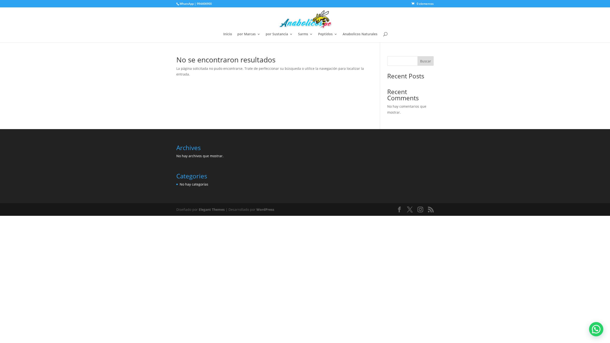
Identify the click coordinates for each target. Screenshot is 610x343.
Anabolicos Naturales (360, 34)
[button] (596, 329)
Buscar (425, 61)
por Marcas (246, 34)
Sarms (303, 34)
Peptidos (325, 34)
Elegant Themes (212, 209)
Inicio (227, 34)
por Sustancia (277, 34)
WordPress (265, 209)
